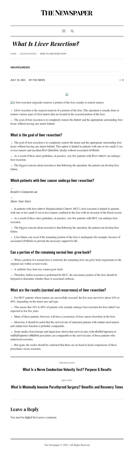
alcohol (99, 331)
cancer (41, 208)
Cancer (67, 208)
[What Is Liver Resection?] (67, 94)
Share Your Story (20, 201)
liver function (50, 150)
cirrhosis (94, 150)
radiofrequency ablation (24, 335)
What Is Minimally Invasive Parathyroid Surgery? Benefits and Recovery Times (67, 386)
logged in (30, 417)
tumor (77, 119)
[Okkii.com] (67, 13)
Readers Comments (23, 192)
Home (13, 54)
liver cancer (99, 156)
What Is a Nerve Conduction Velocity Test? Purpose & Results (67, 369)
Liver (17, 110)
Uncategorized (28, 54)
